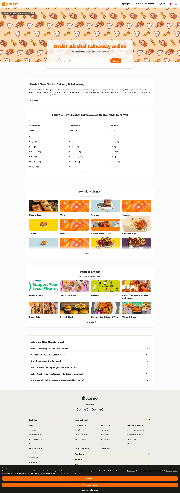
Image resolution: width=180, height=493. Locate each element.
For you (127, 4)
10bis (128, 444)
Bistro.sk (77, 430)
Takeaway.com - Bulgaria (135, 435)
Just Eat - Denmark (80, 439)
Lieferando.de (105, 439)
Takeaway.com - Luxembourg (136, 430)
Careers (31, 444)
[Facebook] (79, 409)
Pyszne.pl (104, 444)
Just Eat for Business (35, 448)
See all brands (89, 322)
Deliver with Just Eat (146, 4)
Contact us (32, 430)
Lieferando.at (105, 435)
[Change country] (170, 4)
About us (31, 425)
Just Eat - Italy (105, 430)
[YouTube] (101, 409)
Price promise (33, 457)
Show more (33, 100)
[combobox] (84, 61)
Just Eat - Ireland (106, 425)
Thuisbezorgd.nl (132, 439)
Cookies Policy (33, 462)
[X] (94, 409)
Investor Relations (80, 425)
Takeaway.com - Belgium (135, 425)
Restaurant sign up (35, 435)
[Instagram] (86, 409)
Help (163, 4)
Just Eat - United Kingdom (83, 448)
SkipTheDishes (105, 448)
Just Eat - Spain (79, 444)
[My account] (176, 3)
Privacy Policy (33, 453)
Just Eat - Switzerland (81, 435)
